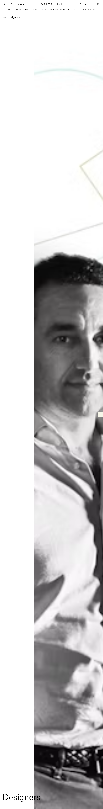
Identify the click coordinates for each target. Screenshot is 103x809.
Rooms (43, 9)
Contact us (21, 4)
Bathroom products (21, 9)
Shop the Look (53, 9)
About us (75, 9)
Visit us (83, 9)
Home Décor (34, 9)
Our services (92, 9)
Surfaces (9, 9)
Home (4, 17)
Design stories (65, 9)
